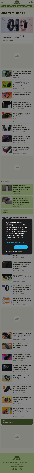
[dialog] (17, 236)
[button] (17, 242)
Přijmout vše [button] (21, 247)
